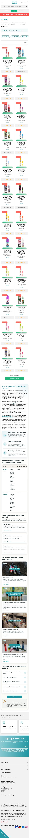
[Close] (9, 836)
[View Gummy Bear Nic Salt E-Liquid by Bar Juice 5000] (7, 278)
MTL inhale (13, 418)
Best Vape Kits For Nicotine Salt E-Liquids (13, 654)
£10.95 (25, 14)
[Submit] (2, 6)
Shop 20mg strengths (14, 552)
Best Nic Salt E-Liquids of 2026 (10, 629)
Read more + (4, 26)
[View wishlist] (25, 2)
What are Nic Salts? (8, 577)
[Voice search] (26, 6)
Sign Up (25, 746)
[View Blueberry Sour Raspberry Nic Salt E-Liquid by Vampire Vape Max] (7, 195)
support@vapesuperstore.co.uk (20, 810)
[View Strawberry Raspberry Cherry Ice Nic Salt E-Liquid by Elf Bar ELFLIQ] (21, 250)
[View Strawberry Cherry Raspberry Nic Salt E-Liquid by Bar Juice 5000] (7, 59)
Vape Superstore (7, 825)
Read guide (5, 584)
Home (2, 17)
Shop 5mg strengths (14, 530)
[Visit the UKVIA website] (14, 822)
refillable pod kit (6, 416)
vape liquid (15, 403)
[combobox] (13, 6)
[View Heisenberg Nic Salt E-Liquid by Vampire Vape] (7, 250)
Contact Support (11, 795)
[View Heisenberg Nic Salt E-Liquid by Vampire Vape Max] (21, 59)
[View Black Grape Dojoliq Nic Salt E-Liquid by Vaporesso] (21, 195)
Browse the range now (15, 697)
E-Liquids (7, 17)
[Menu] (1, 2)
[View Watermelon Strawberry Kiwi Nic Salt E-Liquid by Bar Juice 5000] (21, 278)
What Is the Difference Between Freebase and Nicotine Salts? (14, 603)
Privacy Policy (8, 751)
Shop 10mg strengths (14, 541)
